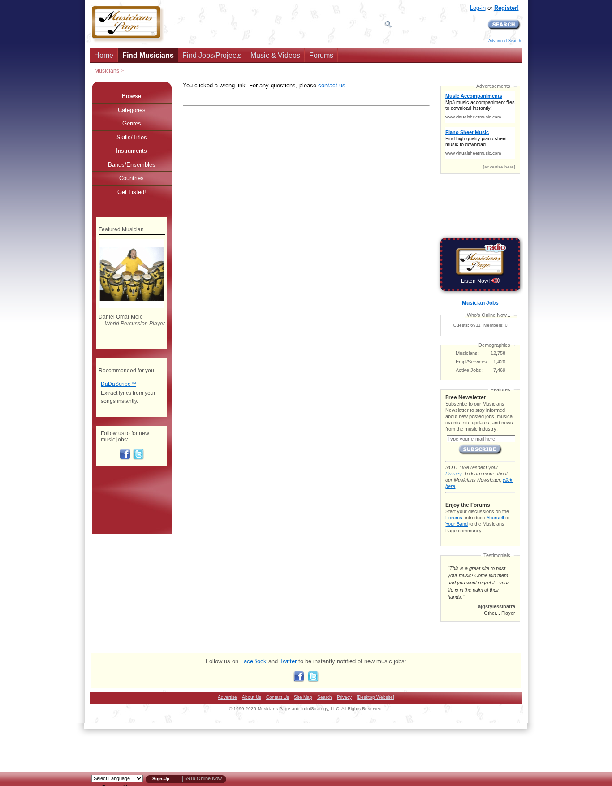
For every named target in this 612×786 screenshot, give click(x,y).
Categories (132, 110)
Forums (321, 55)
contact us (331, 85)
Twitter (288, 661)
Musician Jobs (480, 303)
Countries (131, 178)
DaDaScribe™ (118, 384)
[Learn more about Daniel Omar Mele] (131, 306)
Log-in (478, 7)
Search (324, 697)
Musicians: (467, 353)
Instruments (131, 150)
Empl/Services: (472, 361)
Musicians (107, 70)
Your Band (456, 524)
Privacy (453, 473)
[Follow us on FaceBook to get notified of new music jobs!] (125, 458)
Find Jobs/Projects (211, 55)
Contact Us (277, 697)
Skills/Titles (131, 137)
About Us (251, 697)
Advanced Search (504, 41)
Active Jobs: (469, 370)
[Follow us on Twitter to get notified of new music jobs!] (138, 458)
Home (103, 55)
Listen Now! (476, 281)
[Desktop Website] (375, 697)
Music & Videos (275, 55)
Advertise (227, 697)
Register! (506, 7)
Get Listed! (131, 192)
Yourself (495, 517)
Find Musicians (148, 55)
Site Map (303, 697)
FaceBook (253, 661)
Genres (131, 123)
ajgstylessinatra (496, 606)
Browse (131, 96)
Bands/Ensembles (131, 164)
